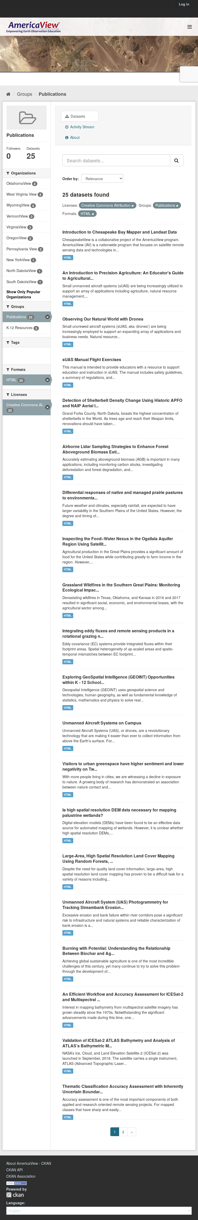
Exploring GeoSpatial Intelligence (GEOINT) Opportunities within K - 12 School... (118, 679)
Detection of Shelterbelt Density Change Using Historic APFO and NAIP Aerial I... (122, 403)
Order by (70, 178)
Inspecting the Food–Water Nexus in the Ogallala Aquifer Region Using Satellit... (117, 541)
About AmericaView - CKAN (28, 1163)
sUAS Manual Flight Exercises (91, 359)
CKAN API (14, 1169)
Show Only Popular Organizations (23, 294)
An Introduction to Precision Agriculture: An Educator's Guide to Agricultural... (123, 275)
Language (15, 1202)
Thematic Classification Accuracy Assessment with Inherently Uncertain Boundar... (122, 1089)
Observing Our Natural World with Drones (102, 319)
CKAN (15, 1195)
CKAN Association (21, 1176)
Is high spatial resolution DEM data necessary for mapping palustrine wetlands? (119, 812)
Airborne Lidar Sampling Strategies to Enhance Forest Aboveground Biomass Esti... (115, 449)
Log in (184, 4)
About (74, 137)
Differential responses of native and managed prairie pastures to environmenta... (122, 495)
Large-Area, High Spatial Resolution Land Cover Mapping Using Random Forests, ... (118, 858)
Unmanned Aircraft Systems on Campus (101, 723)
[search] (177, 160)
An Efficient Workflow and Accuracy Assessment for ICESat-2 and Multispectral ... (122, 996)
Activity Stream (81, 126)
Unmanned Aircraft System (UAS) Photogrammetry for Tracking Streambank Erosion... (115, 904)
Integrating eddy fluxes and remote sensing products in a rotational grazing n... (118, 633)
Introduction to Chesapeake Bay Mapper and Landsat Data (119, 232)
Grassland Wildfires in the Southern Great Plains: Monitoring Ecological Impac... (121, 587)
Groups (24, 93)
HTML (67, 257)
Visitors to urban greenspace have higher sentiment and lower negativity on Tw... (123, 766)
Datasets (77, 116)
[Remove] (132, 205)
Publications (52, 94)
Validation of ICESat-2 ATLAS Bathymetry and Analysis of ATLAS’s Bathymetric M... (118, 1043)
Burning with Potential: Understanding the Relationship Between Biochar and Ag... (116, 950)
